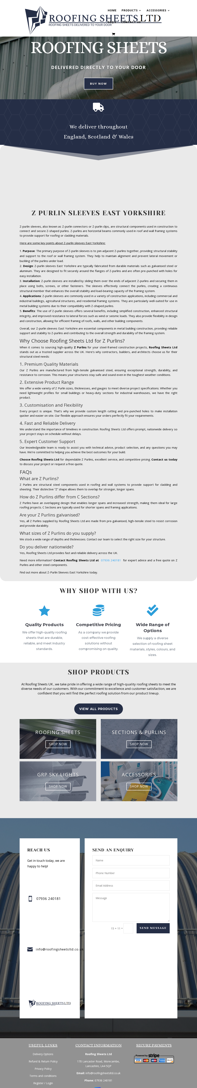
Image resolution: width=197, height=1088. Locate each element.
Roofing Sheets (57, 732)
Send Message (153, 927)
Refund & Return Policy (43, 1061)
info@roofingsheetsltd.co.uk (60, 949)
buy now (98, 83)
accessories (139, 774)
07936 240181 (112, 560)
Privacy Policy (43, 1068)
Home (112, 10)
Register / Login (43, 1083)
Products (130, 10)
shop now (58, 744)
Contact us (131, 22)
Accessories (156, 10)
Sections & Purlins (139, 732)
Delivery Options (43, 1054)
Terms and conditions (43, 1076)
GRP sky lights (58, 774)
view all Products (98, 709)
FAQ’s (112, 22)
